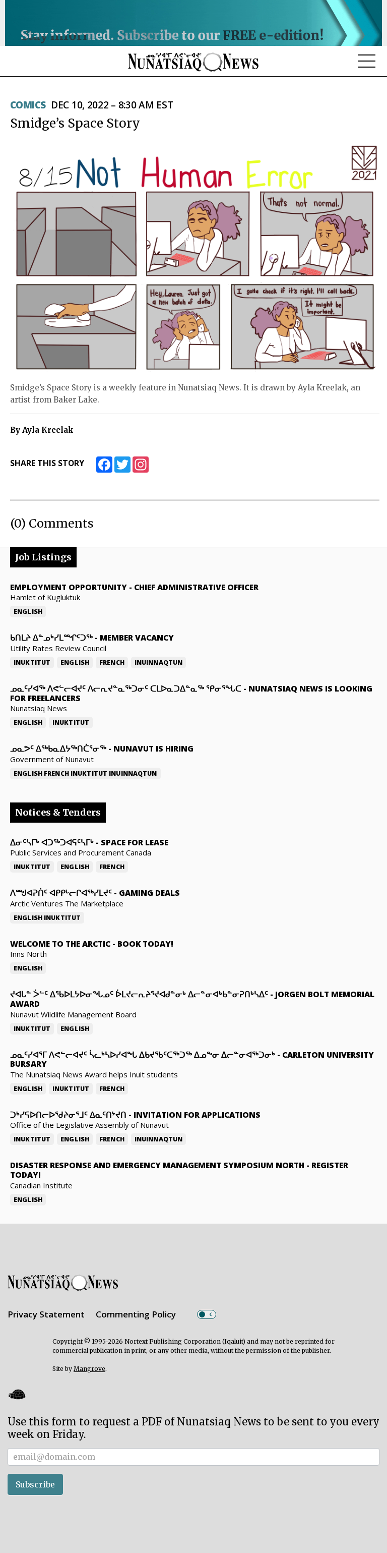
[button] (17, 1394)
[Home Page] (193, 61)
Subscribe (35, 1484)
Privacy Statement (46, 1314)
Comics (28, 104)
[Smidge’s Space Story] (194, 258)
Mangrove (89, 1368)
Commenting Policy (136, 1314)
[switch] (206, 1314)
